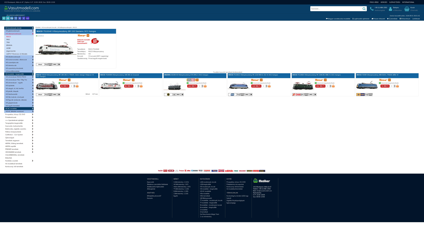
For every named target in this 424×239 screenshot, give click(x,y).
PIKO (8, 39)
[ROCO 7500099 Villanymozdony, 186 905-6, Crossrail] (111, 85)
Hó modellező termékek (13, 164)
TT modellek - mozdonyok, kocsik (211, 200)
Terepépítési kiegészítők (14, 123)
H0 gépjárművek (11, 103)
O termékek (204, 212)
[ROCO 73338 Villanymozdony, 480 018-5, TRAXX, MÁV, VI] (367, 85)
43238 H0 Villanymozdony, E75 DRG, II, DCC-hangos (186, 75)
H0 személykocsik (12, 63)
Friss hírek (374, 2)
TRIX (8, 42)
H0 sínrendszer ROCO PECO (16, 77)
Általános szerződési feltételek (157, 184)
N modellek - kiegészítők (208, 207)
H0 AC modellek (11, 109)
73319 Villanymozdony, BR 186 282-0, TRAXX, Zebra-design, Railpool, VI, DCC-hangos (65, 75)
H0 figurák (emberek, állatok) (16, 100)
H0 (8, 18)
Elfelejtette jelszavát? (154, 196)
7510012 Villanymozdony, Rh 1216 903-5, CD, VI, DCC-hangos (253, 75)
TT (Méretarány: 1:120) (181, 189)
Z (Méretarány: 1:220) (181, 193)
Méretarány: (81, 54)
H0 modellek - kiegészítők (14, 74)
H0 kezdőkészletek (12, 71)
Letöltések (416, 19)
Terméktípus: (81, 51)
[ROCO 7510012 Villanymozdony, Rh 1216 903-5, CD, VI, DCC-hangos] (239, 85)
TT (16, 18)
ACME (8, 48)
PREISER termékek (11, 149)
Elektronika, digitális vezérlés (15, 129)
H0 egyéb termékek (13, 106)
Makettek (8, 158)
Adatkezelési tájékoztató (155, 187)
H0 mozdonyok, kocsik (13, 28)
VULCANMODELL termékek (14, 155)
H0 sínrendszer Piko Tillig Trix (16, 80)
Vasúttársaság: (82, 58)
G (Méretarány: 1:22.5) (181, 182)
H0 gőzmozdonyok (13, 31)
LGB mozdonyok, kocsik (208, 182)
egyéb (27, 18)
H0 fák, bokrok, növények (15, 97)
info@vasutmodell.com (264, 191)
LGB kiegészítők (205, 184)
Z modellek (203, 210)
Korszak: (80, 56)
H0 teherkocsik (11, 65)
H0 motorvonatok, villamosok (16, 60)
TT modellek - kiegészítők (208, 203)
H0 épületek (10, 86)
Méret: (88, 94)
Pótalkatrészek (10, 117)
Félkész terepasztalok (13, 132)
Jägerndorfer (11, 51)
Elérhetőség (394, 2)
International (408, 2)
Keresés (384, 2)
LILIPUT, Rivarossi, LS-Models (16, 54)
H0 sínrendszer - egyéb (14, 83)
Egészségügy (231, 203)
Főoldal (37, 27)
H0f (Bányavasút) (206, 198)
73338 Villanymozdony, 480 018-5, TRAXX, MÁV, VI (377, 75)
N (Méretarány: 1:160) (181, 191)
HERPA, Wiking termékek (14, 143)
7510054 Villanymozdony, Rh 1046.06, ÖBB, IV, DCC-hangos (316, 75)
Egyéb (176, 196)
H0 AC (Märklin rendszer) (15, 111)
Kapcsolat (150, 182)
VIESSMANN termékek (13, 152)
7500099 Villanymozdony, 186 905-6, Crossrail (119, 75)
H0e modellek (204, 193)
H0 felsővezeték (11, 94)
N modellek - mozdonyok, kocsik (211, 205)
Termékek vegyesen (12, 141)
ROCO (8, 37)
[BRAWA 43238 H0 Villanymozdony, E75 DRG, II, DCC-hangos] (175, 85)
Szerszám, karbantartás (14, 126)
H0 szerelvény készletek (14, 68)
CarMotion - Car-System (14, 135)
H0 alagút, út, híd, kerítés (15, 88)
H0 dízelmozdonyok (13, 57)
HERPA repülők (10, 146)
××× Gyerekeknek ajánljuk (14, 120)
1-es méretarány (206, 216)
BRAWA (9, 45)
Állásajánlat (151, 189)
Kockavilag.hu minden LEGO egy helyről (237, 197)
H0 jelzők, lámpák (12, 91)
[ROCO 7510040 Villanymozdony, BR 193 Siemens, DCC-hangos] (56, 49)
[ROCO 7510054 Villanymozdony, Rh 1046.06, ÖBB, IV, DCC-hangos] (303, 85)
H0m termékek (205, 196)
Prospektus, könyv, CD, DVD (15, 114)
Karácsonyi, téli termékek (14, 167)
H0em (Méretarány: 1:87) (182, 187)
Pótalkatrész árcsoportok (235, 184)
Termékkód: (81, 49)
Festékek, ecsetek (11, 161)
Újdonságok (9, 138)
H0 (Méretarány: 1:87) (181, 184)
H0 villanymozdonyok (13, 34)
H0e (11, 18)
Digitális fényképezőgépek (236, 200)
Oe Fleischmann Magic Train (209, 214)
